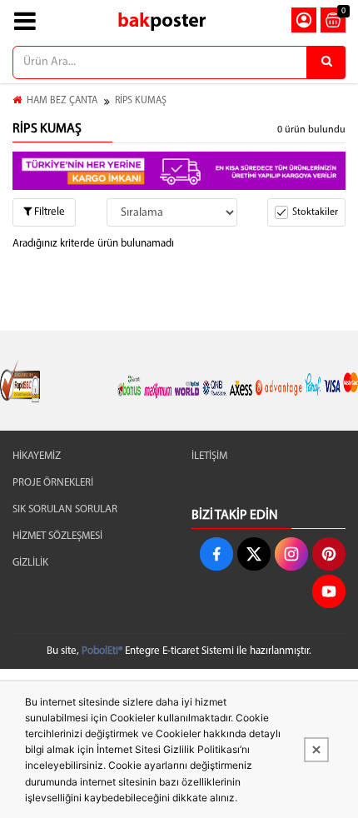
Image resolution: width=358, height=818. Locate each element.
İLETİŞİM (209, 456)
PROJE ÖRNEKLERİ (52, 482)
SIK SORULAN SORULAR (64, 509)
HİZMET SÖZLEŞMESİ (57, 536)
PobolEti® (102, 651)
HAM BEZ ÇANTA (62, 101)
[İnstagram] (291, 554)
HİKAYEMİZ (36, 456)
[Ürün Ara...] (326, 62)
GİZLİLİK (30, 562)
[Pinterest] (329, 554)
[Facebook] (216, 554)
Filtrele (48, 212)
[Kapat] (316, 749)
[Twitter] (254, 554)
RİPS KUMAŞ (141, 101)
